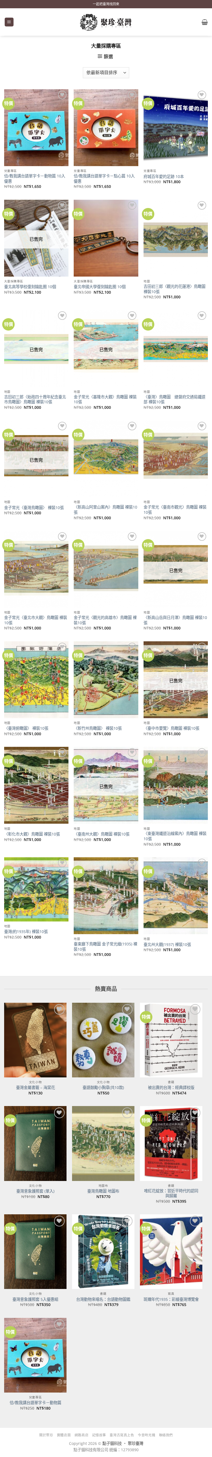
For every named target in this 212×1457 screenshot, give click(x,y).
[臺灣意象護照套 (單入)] (35, 1143)
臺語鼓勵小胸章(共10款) (103, 1087)
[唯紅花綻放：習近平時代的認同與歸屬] (171, 1143)
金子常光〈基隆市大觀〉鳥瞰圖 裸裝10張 (105, 399)
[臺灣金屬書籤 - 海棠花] (35, 1040)
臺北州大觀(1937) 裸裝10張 (167, 944)
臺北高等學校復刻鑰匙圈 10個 (30, 286)
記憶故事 (99, 1435)
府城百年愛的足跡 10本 (164, 176)
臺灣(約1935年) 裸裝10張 (26, 931)
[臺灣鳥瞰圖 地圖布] (103, 1143)
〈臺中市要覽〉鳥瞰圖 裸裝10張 (171, 728)
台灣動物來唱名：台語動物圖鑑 (103, 1299)
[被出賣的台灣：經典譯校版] (171, 1040)
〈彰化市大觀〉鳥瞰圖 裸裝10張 (32, 834)
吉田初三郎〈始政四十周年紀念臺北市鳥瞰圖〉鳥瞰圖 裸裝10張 (35, 399)
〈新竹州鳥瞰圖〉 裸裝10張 (98, 728)
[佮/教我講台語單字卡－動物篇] (35, 1355)
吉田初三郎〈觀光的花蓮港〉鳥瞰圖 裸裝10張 (174, 289)
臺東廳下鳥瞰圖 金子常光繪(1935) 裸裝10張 (105, 947)
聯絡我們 (166, 1435)
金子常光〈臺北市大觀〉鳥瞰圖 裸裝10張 (35, 620)
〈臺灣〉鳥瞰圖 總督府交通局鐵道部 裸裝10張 (174, 399)
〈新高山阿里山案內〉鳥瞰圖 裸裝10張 (105, 510)
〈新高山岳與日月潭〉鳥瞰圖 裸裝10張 (175, 620)
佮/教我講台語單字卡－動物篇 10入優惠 (34, 179)
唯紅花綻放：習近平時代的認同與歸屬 (171, 1193)
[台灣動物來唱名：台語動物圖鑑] (103, 1251)
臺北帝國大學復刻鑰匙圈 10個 (100, 286)
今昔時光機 (146, 1435)
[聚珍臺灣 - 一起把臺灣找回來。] (106, 22)
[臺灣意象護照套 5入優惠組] (35, 1251)
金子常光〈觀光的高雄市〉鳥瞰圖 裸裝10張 (105, 620)
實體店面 (64, 1435)
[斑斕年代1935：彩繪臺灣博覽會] (171, 1251)
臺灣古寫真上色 (122, 1435)
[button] (9, 22)
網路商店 (81, 1435)
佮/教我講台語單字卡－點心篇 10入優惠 (104, 179)
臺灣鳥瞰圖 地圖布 (103, 1191)
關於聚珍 (46, 1435)
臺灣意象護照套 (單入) (35, 1191)
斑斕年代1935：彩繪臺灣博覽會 (171, 1299)
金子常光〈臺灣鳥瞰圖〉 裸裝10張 (34, 507)
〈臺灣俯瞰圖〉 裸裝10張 (26, 728)
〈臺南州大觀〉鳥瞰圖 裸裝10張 (101, 834)
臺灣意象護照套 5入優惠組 (35, 1299)
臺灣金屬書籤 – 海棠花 (35, 1087)
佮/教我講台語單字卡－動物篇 (35, 1402)
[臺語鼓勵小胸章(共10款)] (103, 1040)
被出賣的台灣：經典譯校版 (171, 1087)
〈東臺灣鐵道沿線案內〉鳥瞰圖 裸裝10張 (175, 836)
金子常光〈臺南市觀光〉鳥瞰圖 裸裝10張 (175, 510)
